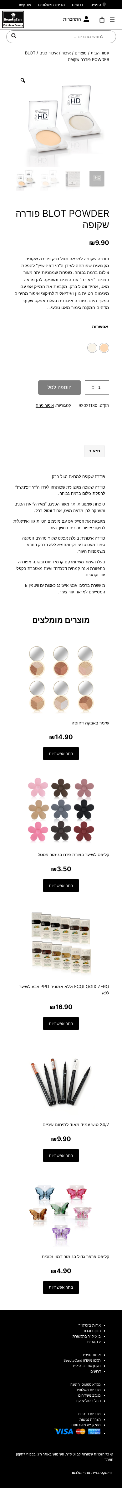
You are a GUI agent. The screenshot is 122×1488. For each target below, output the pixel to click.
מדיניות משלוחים (51, 4)
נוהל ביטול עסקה (88, 1401)
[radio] (104, 348)
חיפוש (14, 35)
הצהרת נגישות (90, 1419)
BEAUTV (94, 1342)
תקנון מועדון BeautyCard (82, 1360)
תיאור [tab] (94, 450)
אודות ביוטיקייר (90, 1325)
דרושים (77, 4)
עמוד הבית (100, 52)
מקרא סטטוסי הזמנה (85, 1384)
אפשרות (100, 326)
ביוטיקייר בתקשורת (87, 1336)
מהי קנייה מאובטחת (86, 1425)
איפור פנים (48, 52)
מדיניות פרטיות (89, 1414)
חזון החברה (92, 1330)
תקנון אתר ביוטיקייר (86, 1366)
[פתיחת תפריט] (112, 19)
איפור (66, 52)
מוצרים (81, 52)
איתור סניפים (91, 1355)
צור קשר (24, 4)
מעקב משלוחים (89, 1395)
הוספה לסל (60, 387)
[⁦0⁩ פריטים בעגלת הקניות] (102, 19)
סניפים (95, 4)
